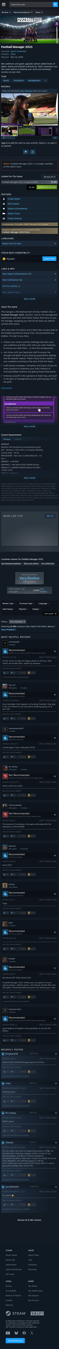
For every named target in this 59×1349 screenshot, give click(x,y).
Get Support (33, 1295)
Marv (11, 923)
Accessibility (11, 1291)
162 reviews (13, 887)
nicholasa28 (14, 642)
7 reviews (23, 770)
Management (34, 80)
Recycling (32, 1269)
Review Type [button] (8, 603)
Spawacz (12, 846)
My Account (33, 1300)
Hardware (32, 1264)
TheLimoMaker (15, 805)
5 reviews (12, 926)
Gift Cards (10, 1274)
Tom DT (12, 685)
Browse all (50, 177)
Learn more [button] (49, 258)
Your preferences (47, 563)
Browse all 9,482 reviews (29, 1220)
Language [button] (43, 603)
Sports (6, 80)
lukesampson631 (16, 728)
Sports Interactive (18, 51)
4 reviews (23, 688)
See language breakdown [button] (11, 563)
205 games (13, 770)
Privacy (9, 1286)
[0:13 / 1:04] (29, 109)
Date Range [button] (8, 609)
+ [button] (45, 80)
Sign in (4, 143)
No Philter (13, 767)
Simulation (18, 80)
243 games (13, 808)
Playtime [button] (22, 609)
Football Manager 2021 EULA (16, 232)
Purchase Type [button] (26, 603)
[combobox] (31, 4)
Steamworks (11, 1264)
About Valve (33, 1255)
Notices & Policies (13, 1295)
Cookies (9, 1300)
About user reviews (31, 563)
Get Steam (32, 1286)
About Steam (11, 1255)
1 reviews (12, 645)
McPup (12, 884)
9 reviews (23, 808)
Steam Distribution (14, 1269)
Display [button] (36, 609)
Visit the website (10, 286)
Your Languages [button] (16, 622)
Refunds (9, 1305)
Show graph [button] (49, 613)
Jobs (30, 1260)
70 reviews (24, 849)
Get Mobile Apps (15, 1340)
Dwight (12, 958)
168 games (13, 688)
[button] (6, 12)
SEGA (13, 54)
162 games (13, 849)
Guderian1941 (15, 1009)
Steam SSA (10, 1260)
